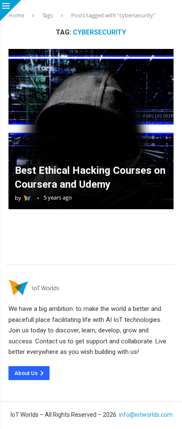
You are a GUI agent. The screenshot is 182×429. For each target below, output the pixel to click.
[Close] (10, 10)
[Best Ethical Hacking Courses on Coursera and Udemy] (91, 129)
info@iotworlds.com (146, 414)
